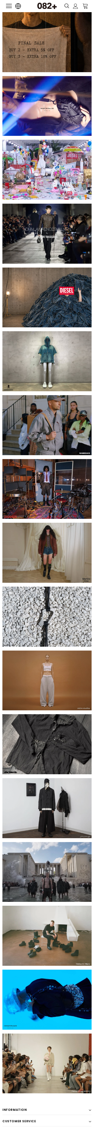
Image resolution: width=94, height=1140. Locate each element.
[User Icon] (75, 6)
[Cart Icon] (85, 6)
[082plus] (47, 42)
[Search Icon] (66, 6)
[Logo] (47, 6)
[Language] (18, 6)
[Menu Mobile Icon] (9, 6)
